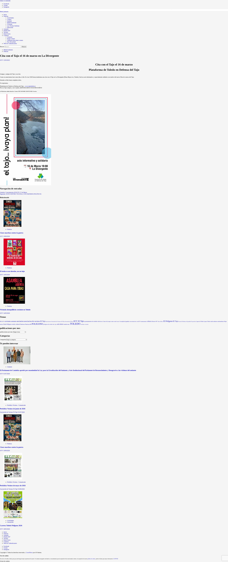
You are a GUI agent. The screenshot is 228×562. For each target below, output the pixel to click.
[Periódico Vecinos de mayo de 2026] (13, 479)
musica (1, 324)
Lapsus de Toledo (200, 321)
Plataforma (22, 324)
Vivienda (9, 24)
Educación (10, 27)
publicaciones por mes (6, 332)
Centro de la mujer (107, 321)
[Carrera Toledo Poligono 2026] (13, 517)
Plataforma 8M (28, 324)
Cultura (9, 19)
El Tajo (175, 321)
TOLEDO (75, 323)
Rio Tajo (54, 324)
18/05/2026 (6, 529)
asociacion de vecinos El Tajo (35, 321)
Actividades (10, 18)
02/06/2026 (21, 489)
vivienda (86, 324)
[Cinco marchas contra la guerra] (12, 226)
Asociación (10, 522)
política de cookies (91, 558)
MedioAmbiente (11, 22)
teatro (68, 324)
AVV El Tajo (78, 321)
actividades (8, 321)
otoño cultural (16, 324)
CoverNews (29, 552)
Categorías (3, 339)
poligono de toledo (48, 324)
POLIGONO (37, 324)
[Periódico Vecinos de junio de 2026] (13, 402)
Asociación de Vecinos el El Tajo (58, 321)
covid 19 (138, 321)
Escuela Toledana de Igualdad (185, 321)
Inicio (5, 14)
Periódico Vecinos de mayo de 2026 (13, 485)
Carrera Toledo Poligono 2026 (11, 525)
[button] (4, 11)
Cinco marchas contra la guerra (11, 233)
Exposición (193, 321)
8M (1, 321)
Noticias (6, 16)
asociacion (20, 321)
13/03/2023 (6, 60)
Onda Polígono (7, 324)
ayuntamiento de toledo (90, 321)
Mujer (225, 321)
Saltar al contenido (5, 1)
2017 (3, 321)
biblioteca (100, 321)
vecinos (82, 324)
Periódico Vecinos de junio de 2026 (12, 409)
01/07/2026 (6, 373)
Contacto (6, 35)
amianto (13, 321)
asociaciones (48, 321)
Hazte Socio (7, 34)
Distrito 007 (7, 30)
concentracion (132, 321)
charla (118, 321)
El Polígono (168, 321)
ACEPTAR (115, 558)
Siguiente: (20, 194)
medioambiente (220, 321)
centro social (113, 321)
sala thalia (60, 324)
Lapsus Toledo (207, 321)
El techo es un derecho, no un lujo (12, 271)
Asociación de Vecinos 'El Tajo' (9, 412)
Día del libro (160, 321)
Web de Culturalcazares (10, 43)
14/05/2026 (6, 274)
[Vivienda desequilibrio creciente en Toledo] (14, 303)
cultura (149, 321)
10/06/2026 (6, 236)
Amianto (6, 29)
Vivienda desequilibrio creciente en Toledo (15, 310)
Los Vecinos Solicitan (13, 26)
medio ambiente (213, 321)
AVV (1, 60)
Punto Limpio (11, 38)
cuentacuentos (144, 321)
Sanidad (9, 21)
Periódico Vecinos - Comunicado (16, 405)
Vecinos (6, 32)
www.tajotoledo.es (30, 86)
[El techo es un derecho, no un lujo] (14, 265)
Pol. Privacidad (11, 42)
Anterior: (13, 192)
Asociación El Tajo (69, 321)
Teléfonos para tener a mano (15, 40)
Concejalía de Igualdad (124, 321)
